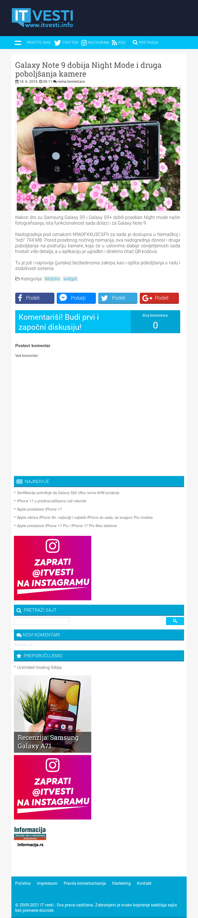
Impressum (47, 883)
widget (70, 278)
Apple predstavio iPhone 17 (39, 509)
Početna (23, 883)
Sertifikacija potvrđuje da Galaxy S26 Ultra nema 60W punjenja (68, 492)
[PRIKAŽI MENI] (17, 42)
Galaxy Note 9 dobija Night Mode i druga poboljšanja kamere (88, 69)
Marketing (121, 883)
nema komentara (71, 81)
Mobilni (52, 278)
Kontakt (144, 883)
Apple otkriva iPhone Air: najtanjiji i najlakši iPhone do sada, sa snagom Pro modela (85, 517)
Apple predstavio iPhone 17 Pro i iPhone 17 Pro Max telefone (67, 525)
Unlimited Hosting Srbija (39, 667)
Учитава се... (25, 644)
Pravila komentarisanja (85, 883)
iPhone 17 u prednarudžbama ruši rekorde (51, 500)
